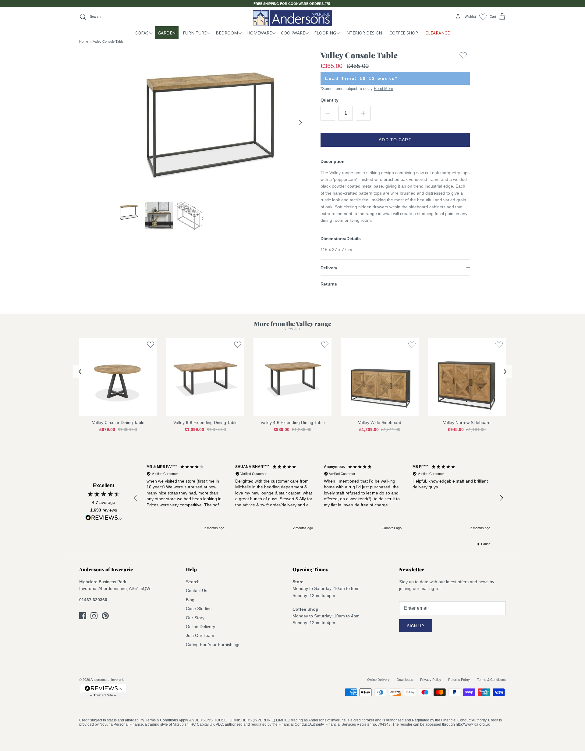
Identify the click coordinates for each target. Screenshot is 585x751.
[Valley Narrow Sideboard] (467, 377)
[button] (135, 498)
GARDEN (167, 33)
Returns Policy (459, 679)
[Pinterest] (105, 615)
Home (83, 41)
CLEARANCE (437, 33)
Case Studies (198, 608)
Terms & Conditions (491, 679)
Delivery (329, 267)
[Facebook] (82, 615)
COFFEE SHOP (403, 33)
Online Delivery (200, 626)
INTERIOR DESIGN (363, 33)
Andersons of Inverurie (107, 679)
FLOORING (325, 33)
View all (292, 329)
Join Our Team (200, 635)
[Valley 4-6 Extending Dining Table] (293, 377)
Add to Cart (395, 139)
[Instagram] (94, 615)
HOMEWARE (259, 33)
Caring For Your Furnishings (213, 644)
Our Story (195, 617)
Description (333, 161)
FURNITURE (195, 33)
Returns (329, 284)
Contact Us (196, 590)
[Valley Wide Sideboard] (380, 377)
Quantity (330, 100)
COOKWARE (293, 33)
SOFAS (142, 33)
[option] (211, 122)
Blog (190, 599)
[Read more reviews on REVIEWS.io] (103, 519)
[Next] (300, 122)
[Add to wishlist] (463, 56)
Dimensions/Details (341, 238)
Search (193, 581)
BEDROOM (227, 33)
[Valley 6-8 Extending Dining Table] (205, 377)
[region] (318, 498)
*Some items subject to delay (357, 88)
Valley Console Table (108, 41)
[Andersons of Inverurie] (292, 17)
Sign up (415, 626)
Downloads (405, 679)
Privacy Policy (430, 679)
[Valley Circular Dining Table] (118, 377)
